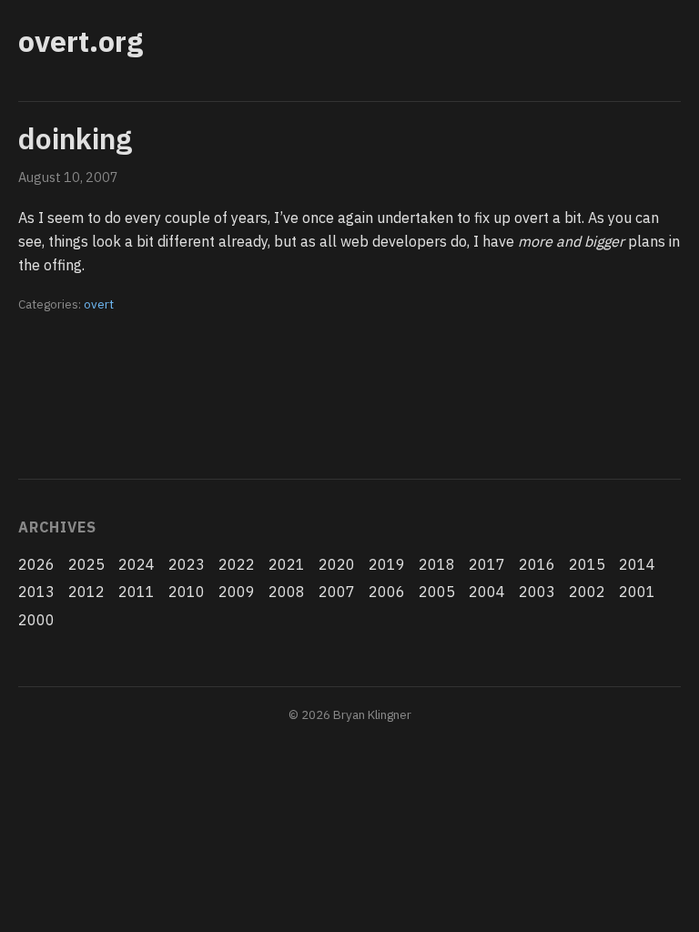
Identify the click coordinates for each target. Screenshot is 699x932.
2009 (236, 591)
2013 (36, 591)
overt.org (80, 41)
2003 (537, 591)
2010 (186, 591)
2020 (337, 564)
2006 (387, 591)
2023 (186, 564)
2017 (487, 564)
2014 (637, 564)
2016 (537, 564)
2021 (286, 564)
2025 (86, 564)
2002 (587, 591)
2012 (86, 591)
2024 (136, 564)
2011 (136, 591)
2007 (337, 591)
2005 (437, 591)
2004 (487, 591)
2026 (36, 564)
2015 (587, 564)
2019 (387, 564)
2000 (36, 620)
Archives (57, 527)
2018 (437, 564)
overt (99, 304)
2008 (286, 591)
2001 (637, 591)
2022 (236, 564)
